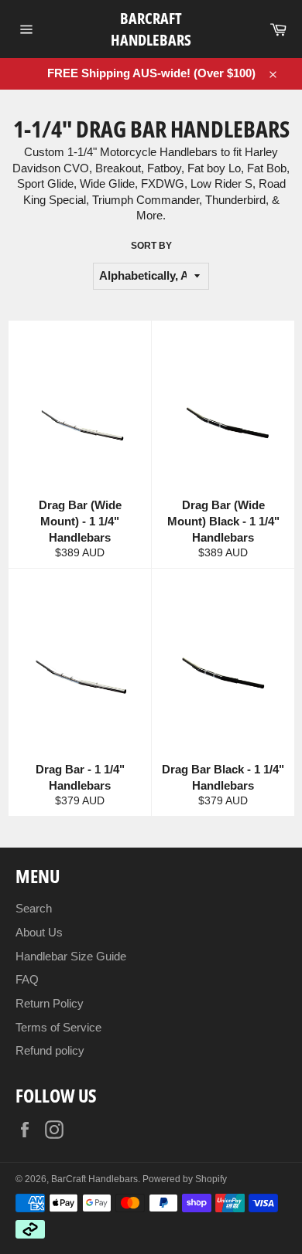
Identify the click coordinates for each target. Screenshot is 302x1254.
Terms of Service (58, 1027)
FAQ (27, 979)
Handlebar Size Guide (70, 956)
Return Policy (49, 1003)
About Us (39, 932)
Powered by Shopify (184, 1179)
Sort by (151, 245)
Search (33, 908)
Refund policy (49, 1050)
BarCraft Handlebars (151, 29)
